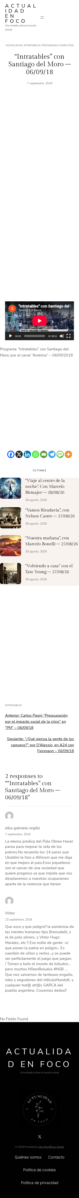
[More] (68, 454)
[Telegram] (52, 454)
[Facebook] (11, 454)
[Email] (43, 454)
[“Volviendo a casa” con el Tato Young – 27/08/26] (10, 574)
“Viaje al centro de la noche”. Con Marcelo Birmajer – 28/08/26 (45, 486)
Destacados (14, 45)
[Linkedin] (27, 454)
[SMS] (60, 454)
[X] (19, 454)
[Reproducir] (10, 336)
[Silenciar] (62, 336)
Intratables (32, 45)
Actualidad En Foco (21, 13)
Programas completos (58, 45)
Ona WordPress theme (51, 1147)
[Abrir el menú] (42, 17)
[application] (39, 320)
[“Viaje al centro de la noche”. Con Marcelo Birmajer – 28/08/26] (10, 489)
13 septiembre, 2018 (18, 920)
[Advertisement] (39, 148)
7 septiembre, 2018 (17, 834)
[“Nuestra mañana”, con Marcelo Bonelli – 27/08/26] (10, 546)
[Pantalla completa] (68, 336)
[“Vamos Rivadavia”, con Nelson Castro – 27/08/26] (10, 518)
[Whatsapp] (35, 454)
